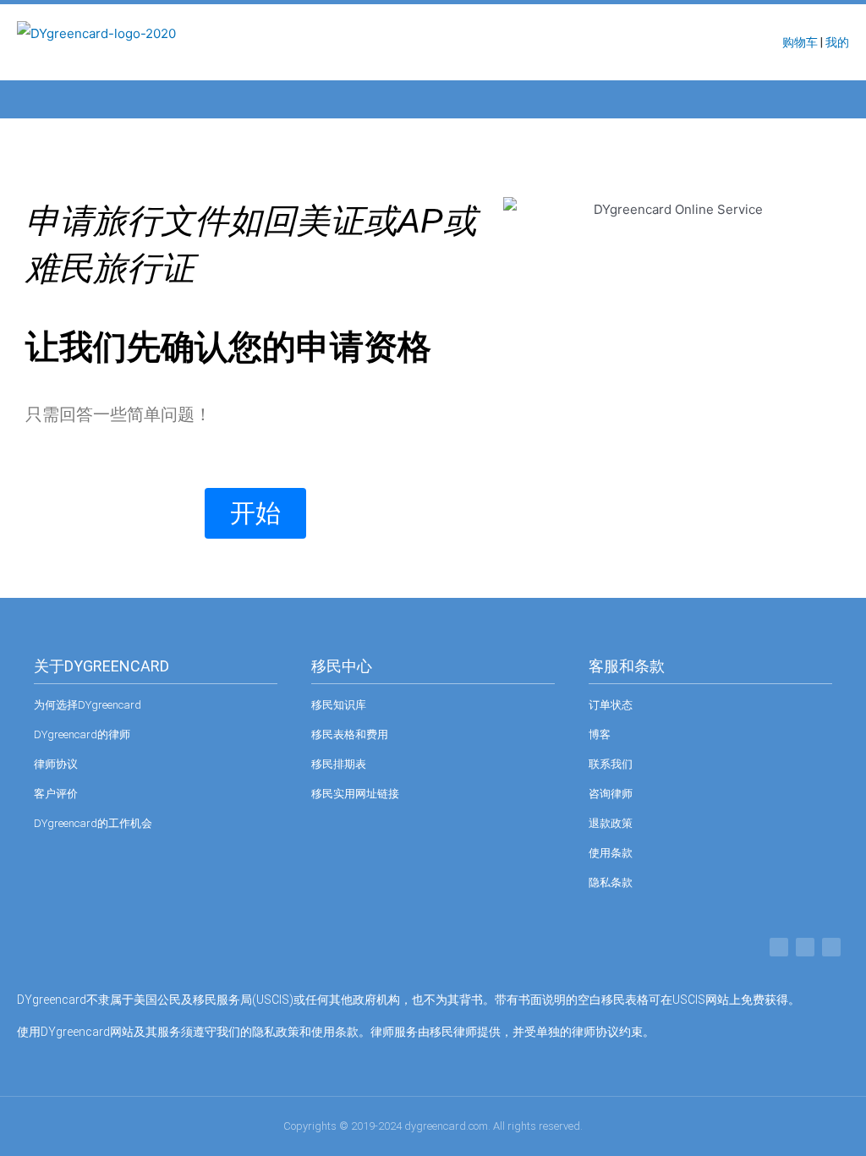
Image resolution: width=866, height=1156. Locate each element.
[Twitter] (805, 947)
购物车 (800, 42)
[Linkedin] (831, 947)
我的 (837, 42)
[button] (33, 99)
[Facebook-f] (779, 947)
